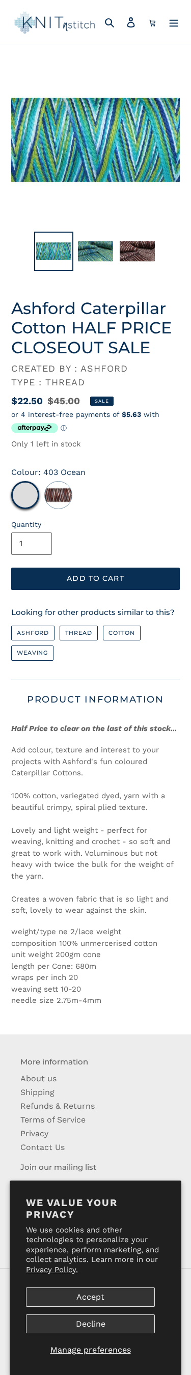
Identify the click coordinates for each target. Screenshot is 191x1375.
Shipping (37, 1092)
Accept (90, 1297)
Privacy (34, 1133)
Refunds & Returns (57, 1106)
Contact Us (42, 1147)
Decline (90, 1324)
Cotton (121, 632)
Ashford (33, 632)
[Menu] (173, 22)
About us (38, 1078)
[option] (54, 251)
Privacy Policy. (52, 1269)
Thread (78, 632)
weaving (32, 652)
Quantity (26, 524)
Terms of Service (53, 1120)
